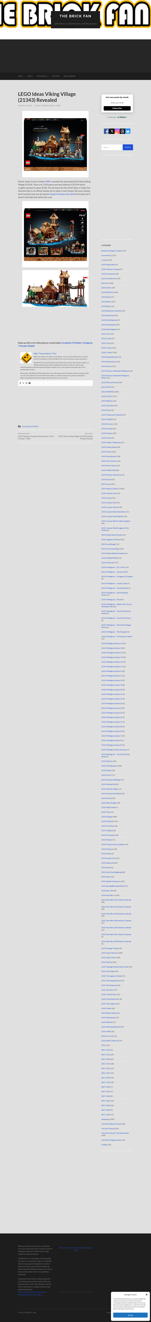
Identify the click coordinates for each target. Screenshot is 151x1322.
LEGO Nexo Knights (109, 803)
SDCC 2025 (105, 1110)
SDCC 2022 (105, 1096)
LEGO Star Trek (107, 891)
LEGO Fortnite (107, 429)
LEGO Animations (108, 274)
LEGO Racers (106, 853)
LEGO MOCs (106, 775)
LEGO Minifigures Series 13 (111, 657)
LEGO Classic (106, 348)
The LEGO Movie (107, 1128)
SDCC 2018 (105, 1078)
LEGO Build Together (109, 329)
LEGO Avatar (106, 288)
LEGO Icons (105, 484)
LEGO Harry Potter (108, 461)
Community (105, 255)
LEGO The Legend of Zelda (111, 976)
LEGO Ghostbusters (109, 456)
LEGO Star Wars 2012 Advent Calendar (116, 907)
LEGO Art (105, 283)
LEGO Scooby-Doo (108, 858)
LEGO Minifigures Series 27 (111, 722)
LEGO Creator (106, 352)
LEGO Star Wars (107, 895)
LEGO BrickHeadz (108, 325)
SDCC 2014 (105, 1059)
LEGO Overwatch (108, 835)
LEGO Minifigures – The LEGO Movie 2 (116, 618)
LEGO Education (107, 405)
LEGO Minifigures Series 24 (111, 708)
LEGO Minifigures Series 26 (111, 717)
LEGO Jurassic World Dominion (113, 512)
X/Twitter (76, 343)
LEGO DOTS (106, 387)
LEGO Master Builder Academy (113, 553)
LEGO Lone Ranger (108, 544)
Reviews (55, 76)
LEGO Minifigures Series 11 (111, 648)
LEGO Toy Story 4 (108, 990)
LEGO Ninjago (106, 817)
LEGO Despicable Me (109, 357)
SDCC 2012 (105, 1050)
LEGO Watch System (109, 1013)
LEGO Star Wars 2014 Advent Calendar (116, 920)
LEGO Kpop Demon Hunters (112, 535)
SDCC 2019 (105, 1082)
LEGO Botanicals (107, 315)
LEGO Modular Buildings (110, 780)
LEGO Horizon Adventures (111, 475)
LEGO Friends (106, 433)
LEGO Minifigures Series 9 (111, 745)
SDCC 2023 (105, 1101)
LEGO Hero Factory (108, 465)
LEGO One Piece (107, 826)
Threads (23, 346)
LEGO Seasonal (107, 863)
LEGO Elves (105, 410)
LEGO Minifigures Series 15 (111, 666)
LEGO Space (106, 877)
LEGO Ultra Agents (108, 1004)
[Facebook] (20, 383)
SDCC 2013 (105, 1054)
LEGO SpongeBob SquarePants (113, 886)
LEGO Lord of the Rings (110, 549)
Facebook (66, 343)
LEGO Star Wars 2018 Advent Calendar (116, 941)
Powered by (111, 117)
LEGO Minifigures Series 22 (111, 699)
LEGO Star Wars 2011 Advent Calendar (116, 900)
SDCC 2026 (105, 1114)
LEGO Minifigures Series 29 (111, 731)
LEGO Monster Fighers (110, 789)
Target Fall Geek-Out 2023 (62, 194)
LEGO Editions (107, 401)
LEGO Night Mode (108, 807)
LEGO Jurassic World (109, 507)
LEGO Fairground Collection (112, 415)
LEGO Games (106, 452)
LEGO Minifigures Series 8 (111, 740)
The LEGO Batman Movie (111, 1124)
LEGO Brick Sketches (109, 320)
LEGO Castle (106, 338)
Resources (41, 76)
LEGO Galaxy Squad (109, 447)
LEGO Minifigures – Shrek (111, 599)
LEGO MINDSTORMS (109, 558)
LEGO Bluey (106, 297)
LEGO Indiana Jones (109, 493)
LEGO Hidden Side (108, 470)
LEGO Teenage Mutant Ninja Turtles (115, 967)
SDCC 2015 (105, 1064)
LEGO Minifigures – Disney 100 (113, 572)
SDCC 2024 (105, 1105)
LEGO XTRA (106, 1031)
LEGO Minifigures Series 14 (111, 662)
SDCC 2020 (105, 1087)
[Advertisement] (75, 55)
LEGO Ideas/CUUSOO (30, 426)
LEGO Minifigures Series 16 (111, 671)
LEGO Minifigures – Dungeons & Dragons (117, 576)
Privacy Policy (77, 1248)
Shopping (105, 1119)
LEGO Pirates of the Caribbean (113, 844)
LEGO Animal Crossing (110, 269)
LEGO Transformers (109, 994)
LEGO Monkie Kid (108, 784)
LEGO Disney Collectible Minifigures (115, 371)
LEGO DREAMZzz (108, 392)
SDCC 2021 (105, 1091)
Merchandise (70, 76)
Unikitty (104, 1145)
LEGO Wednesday (108, 1017)
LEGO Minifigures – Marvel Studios (114, 588)
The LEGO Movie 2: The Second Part (115, 1133)
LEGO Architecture (108, 278)
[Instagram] (26, 383)
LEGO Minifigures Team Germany (114, 750)
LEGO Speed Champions (110, 881)
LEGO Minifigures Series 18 (111, 680)
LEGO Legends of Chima (110, 539)
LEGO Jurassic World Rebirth (112, 516)
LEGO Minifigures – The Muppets (114, 632)
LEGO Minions (107, 761)
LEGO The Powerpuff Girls (111, 981)
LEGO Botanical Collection (111, 311)
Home (20, 76)
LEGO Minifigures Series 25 (111, 713)
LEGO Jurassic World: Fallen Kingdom (115, 521)
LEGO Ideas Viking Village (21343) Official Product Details (75, 436)
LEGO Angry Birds (108, 264)
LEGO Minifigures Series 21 (111, 694)
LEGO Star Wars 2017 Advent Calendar (116, 934)
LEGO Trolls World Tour (110, 999)
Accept (130, 1315)
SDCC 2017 (105, 1073)
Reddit (31, 346)
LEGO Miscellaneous (109, 766)
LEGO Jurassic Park (108, 502)
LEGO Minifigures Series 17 (111, 676)
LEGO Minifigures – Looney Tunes (114, 583)
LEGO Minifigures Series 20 (111, 690)
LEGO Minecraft (107, 563)
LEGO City (105, 343)
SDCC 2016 (105, 1068)
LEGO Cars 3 (106, 334)
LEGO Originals (107, 830)
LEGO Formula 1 (107, 424)
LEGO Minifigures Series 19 (111, 685)
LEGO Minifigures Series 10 (111, 643)
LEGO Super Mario (108, 957)
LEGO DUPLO (106, 396)
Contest (104, 260)
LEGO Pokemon (107, 849)
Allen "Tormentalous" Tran (48, 105)
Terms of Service (65, 1248)
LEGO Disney (106, 366)
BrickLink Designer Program (112, 251)
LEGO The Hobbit (108, 971)
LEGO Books (106, 301)
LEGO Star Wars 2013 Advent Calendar (116, 914)
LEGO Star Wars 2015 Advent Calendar (116, 927)
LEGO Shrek (106, 867)
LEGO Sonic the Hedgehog (111, 872)
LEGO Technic (106, 962)
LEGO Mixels (106, 770)
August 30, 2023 (25, 105)
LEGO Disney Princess (109, 382)
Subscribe (117, 108)
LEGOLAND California (110, 1041)
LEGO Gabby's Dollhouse (111, 442)
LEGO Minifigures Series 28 (111, 726)
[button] (146, 1294)
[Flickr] (30, 383)
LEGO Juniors (106, 498)
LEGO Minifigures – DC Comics (113, 567)
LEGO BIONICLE (107, 292)
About (30, 76)
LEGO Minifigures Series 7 (111, 736)
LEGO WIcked (106, 1022)
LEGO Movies (106, 798)
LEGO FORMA (107, 419)
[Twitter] (23, 383)
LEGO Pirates (106, 840)
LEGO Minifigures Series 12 (111, 652)
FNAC (48, 181)
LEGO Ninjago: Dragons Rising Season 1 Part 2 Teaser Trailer (36, 436)
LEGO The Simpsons (109, 985)
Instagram (88, 343)
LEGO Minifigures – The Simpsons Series (116, 636)
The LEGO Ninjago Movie (111, 1140)
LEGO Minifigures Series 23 (111, 703)
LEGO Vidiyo (106, 1008)
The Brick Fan (75, 16)
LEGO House (106, 479)
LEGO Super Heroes (109, 953)
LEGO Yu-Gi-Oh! (107, 1036)
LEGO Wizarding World (110, 1027)
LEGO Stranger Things (109, 948)
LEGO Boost (106, 306)
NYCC (103, 1045)
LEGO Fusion (106, 438)
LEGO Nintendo (107, 821)
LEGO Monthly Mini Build (111, 793)
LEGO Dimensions (108, 362)
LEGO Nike (105, 812)
